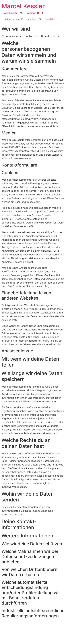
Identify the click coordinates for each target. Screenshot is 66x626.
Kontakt (50, 19)
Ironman (32, 13)
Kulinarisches (11, 19)
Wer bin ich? (11, 13)
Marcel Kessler (23, 6)
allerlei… (32, 19)
